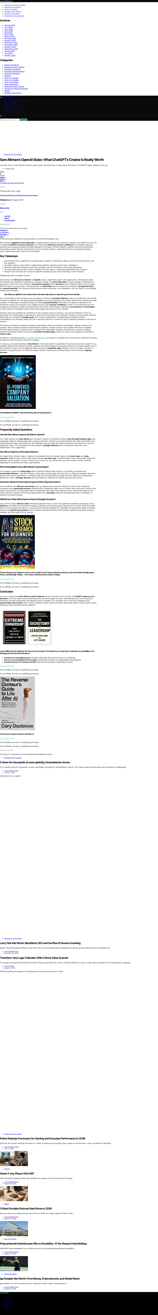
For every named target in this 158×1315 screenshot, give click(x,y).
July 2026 (8, 27)
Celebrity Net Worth (12, 11)
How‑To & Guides (11, 82)
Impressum (8, 1297)
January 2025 (10, 55)
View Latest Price (7, 417)
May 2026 (8, 32)
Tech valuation (9, 220)
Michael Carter (4, 208)
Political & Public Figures (14, 5)
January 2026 (10, 40)
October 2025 (10, 47)
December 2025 (11, 42)
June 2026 (8, 29)
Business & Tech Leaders (14, 16)
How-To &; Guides (11, 80)
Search (23, 119)
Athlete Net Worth (12, 14)
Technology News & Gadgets (16, 88)
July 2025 (8, 53)
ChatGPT (7, 216)
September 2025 (11, 49)
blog (6, 1306)
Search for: (4, 117)
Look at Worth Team (11, 771)
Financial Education (12, 7)
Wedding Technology (12, 93)
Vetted (7, 91)
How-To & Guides (11, 9)
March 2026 (9, 36)
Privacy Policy (10, 1299)
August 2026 (9, 25)
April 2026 (8, 34)
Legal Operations (11, 84)
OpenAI (6, 218)
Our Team (8, 1301)
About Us (8, 1304)
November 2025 (11, 45)
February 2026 (10, 38)
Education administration (14, 71)
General (7, 76)
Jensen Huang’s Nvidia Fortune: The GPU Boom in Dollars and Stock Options (19, 195)
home (6, 1308)
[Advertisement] (79, 137)
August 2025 (9, 51)
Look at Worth (5, 1)
